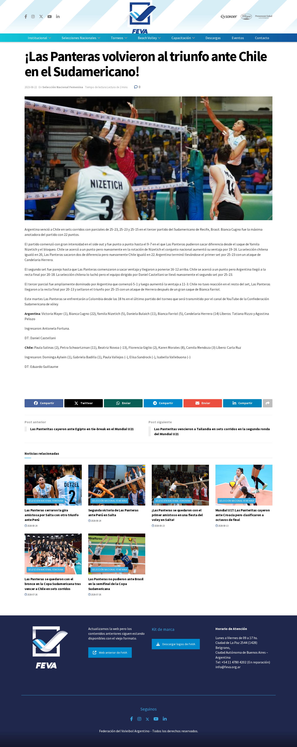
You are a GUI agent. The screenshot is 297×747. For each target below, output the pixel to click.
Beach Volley (147, 38)
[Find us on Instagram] (33, 16)
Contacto (262, 38)
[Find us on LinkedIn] (58, 16)
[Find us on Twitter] (41, 16)
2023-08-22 (31, 87)
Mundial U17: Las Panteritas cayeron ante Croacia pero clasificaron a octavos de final (242, 515)
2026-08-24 (32, 525)
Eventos (238, 38)
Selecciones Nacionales (79, 38)
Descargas (213, 38)
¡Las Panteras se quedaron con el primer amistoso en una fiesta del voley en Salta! (177, 515)
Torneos (117, 38)
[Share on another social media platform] (267, 403)
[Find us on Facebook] (26, 16)
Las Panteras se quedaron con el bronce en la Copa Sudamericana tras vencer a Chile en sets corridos (53, 584)
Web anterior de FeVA (113, 652)
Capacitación (181, 38)
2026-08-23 (159, 525)
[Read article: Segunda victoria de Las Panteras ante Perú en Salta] (116, 485)
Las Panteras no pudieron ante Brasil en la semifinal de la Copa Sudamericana (115, 584)
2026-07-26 (32, 594)
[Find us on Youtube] (49, 16)
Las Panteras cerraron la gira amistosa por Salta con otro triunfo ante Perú (52, 515)
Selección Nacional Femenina (62, 87)
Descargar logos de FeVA (178, 644)
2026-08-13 (223, 525)
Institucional (37, 38)
